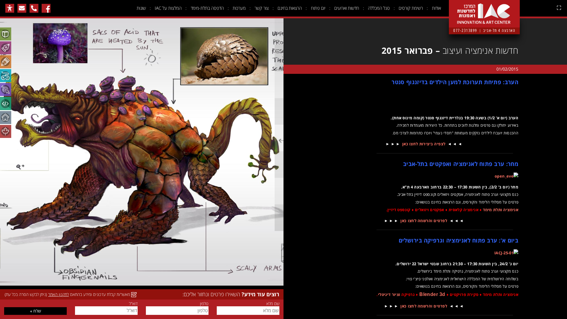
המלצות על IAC (168, 8)
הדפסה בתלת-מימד (207, 8)
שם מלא (272, 303)
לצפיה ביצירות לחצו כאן (424, 144)
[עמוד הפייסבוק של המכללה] (46, 8)
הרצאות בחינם (290, 8)
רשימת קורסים (411, 8)
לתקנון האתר (58, 294)
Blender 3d (432, 294)
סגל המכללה (379, 8)
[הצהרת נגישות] (9, 8)
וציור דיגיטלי (389, 294)
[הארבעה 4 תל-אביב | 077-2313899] (484, 9)
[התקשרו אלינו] (34, 8)
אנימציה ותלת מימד (500, 209)
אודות (436, 8)
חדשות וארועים (346, 8)
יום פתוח (318, 8)
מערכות (239, 8)
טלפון (204, 303)
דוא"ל (133, 303)
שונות (141, 8)
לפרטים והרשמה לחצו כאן (423, 220)
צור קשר (262, 8)
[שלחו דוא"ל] (21, 8)
